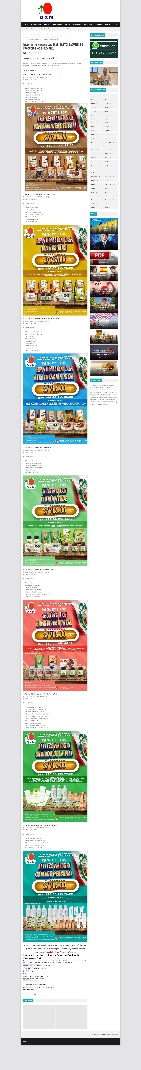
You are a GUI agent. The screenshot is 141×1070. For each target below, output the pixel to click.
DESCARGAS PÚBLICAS (89, 24)
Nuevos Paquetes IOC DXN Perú (33, 39)
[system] (114, 24)
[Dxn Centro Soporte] (24, 53)
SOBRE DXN (67, 24)
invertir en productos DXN (62, 35)
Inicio (26, 24)
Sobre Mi (107, 24)
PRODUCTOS (46, 24)
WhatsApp (99, 24)
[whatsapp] (35, 994)
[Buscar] (117, 24)
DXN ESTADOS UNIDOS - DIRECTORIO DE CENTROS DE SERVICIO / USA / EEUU (48, 28)
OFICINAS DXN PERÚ (57, 24)
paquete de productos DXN (51, 39)
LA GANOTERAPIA (77, 24)
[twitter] (30, 994)
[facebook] (25, 994)
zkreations (102, 1034)
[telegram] (40, 994)
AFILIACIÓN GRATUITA (36, 24)
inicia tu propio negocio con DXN (45, 35)
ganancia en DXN (29, 35)
